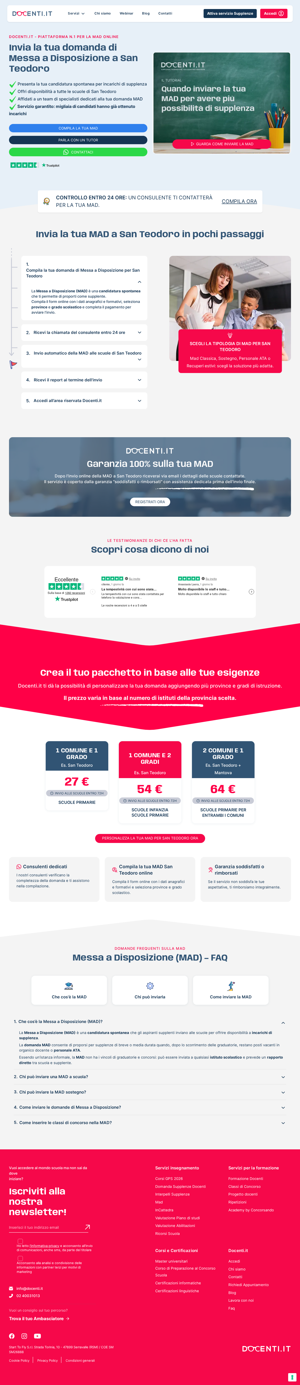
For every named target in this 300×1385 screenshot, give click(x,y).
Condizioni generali (80, 1361)
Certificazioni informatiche (178, 1283)
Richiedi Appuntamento (248, 1285)
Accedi (234, 1261)
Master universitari (171, 1261)
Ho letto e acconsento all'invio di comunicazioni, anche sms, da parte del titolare (55, 1248)
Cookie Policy (19, 1361)
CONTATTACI (82, 152)
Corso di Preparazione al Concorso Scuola (185, 1272)
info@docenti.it (29, 1288)
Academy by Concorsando (251, 1210)
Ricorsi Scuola (167, 1233)
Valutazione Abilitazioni (175, 1225)
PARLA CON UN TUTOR (78, 140)
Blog (146, 13)
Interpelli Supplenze (172, 1194)
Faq (231, 1308)
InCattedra (164, 1210)
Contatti (165, 13)
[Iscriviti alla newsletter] (87, 1227)
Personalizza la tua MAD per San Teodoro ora (150, 838)
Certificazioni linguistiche (177, 1291)
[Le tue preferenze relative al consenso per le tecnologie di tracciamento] (292, 1377)
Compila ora (239, 201)
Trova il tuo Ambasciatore (36, 1318)
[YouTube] (37, 1336)
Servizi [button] (74, 13)
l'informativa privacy (44, 1246)
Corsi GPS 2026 (169, 1178)
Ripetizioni (237, 1202)
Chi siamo (102, 13)
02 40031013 (28, 1296)
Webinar (127, 13)
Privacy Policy (47, 1361)
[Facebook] (12, 1336)
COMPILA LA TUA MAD (78, 128)
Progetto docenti (243, 1194)
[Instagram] (25, 1336)
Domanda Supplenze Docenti (180, 1186)
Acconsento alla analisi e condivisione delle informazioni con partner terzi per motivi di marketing (49, 1267)
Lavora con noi (241, 1300)
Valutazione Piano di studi (177, 1218)
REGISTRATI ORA (150, 502)
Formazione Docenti (245, 1178)
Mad (159, 1202)
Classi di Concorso (244, 1186)
